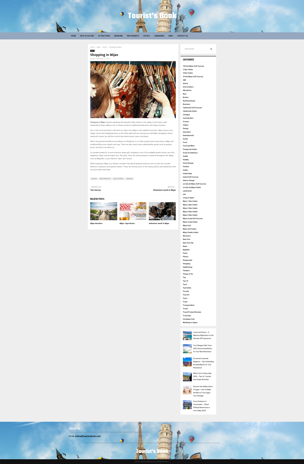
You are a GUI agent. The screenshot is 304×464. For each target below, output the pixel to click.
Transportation (189, 305)
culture (94, 178)
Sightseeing (187, 267)
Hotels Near (187, 173)
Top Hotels (187, 288)
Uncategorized (189, 319)
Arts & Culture (87, 36)
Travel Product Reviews (192, 312)
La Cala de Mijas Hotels (192, 187)
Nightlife (186, 250)
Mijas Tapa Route (127, 223)
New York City (188, 243)
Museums (118, 36)
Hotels (146, 36)
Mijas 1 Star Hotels (190, 201)
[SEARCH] (211, 49)
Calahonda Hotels (190, 111)
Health (185, 156)
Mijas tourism (118, 178)
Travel (185, 309)
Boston (185, 97)
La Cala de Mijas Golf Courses (194, 184)
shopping (129, 178)
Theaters (186, 270)
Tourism (186, 295)
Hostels (186, 166)
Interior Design (189, 180)
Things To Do (188, 274)
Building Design (189, 101)
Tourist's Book (152, 16)
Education (187, 132)
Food (185, 142)
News (92, 50)
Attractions (104, 36)
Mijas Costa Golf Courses (193, 218)
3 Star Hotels (188, 70)
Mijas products (105, 178)
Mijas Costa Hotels (190, 222)
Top (184, 277)
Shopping (186, 264)
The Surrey (95, 190)
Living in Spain (188, 198)
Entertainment (188, 135)
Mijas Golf (187, 225)
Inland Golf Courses (190, 177)
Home (73, 36)
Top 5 (185, 284)
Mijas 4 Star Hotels (190, 212)
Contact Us (182, 36)
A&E (184, 80)
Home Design (188, 163)
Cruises (186, 121)
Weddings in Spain (190, 322)
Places (185, 257)
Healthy (186, 160)
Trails (185, 302)
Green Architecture (190, 153)
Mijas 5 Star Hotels (190, 215)
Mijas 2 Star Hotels (190, 205)
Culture (185, 125)
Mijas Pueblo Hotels (190, 232)
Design (185, 128)
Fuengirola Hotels (190, 149)
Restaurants (133, 36)
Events (185, 139)
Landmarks (159, 36)
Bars (171, 36)
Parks (185, 253)
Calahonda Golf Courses (192, 108)
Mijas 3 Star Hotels (190, 208)
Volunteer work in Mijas (164, 190)
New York (186, 239)
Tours (185, 298)
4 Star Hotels (188, 73)
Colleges (186, 115)
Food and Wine (189, 146)
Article (185, 83)
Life (184, 194)
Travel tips (187, 316)
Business (186, 104)
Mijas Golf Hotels (189, 229)
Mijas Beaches (96, 223)
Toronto (186, 291)
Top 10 (185, 281)
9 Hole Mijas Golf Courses (193, 77)
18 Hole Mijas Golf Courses (193, 66)
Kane (93, 59)
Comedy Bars (188, 118)
